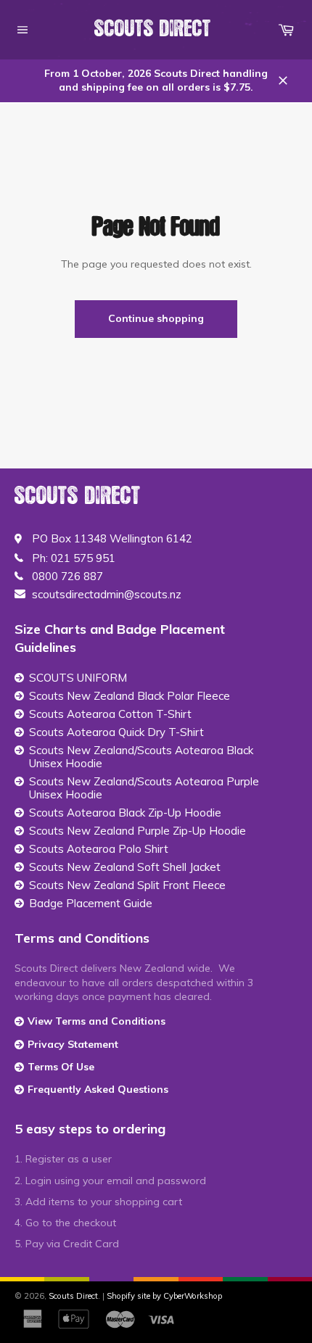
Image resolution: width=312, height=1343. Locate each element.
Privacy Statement (73, 1044)
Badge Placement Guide (90, 903)
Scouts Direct (152, 29)
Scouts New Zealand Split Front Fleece (127, 885)
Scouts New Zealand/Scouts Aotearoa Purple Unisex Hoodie (144, 788)
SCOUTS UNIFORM (78, 678)
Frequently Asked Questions (98, 1089)
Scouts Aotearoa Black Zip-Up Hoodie (125, 812)
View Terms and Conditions (96, 1021)
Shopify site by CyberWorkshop (164, 1296)
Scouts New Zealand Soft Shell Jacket (125, 867)
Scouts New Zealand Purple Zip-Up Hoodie (137, 831)
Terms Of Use (61, 1066)
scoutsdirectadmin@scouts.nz (106, 594)
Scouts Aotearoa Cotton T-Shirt (110, 714)
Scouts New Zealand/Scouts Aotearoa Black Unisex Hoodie (141, 757)
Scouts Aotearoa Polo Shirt (98, 849)
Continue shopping (156, 318)
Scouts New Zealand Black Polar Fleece (129, 696)
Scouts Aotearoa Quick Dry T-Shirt (116, 732)
